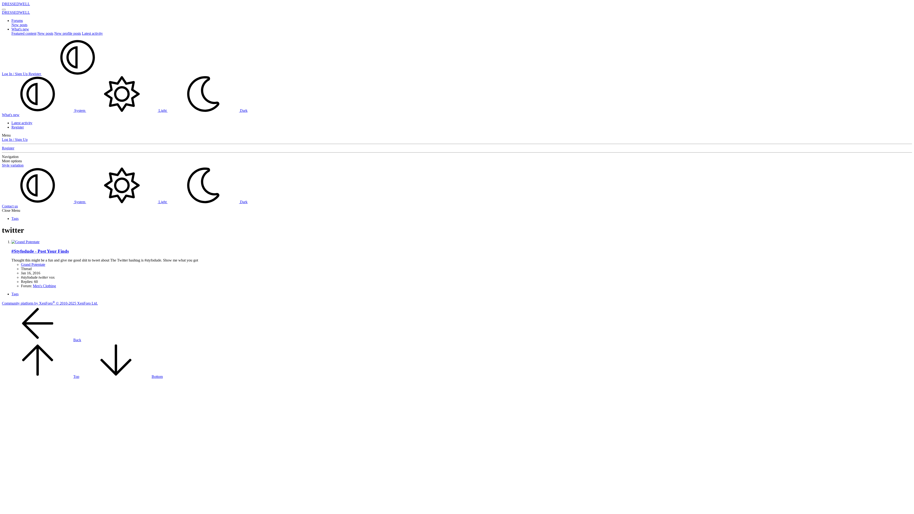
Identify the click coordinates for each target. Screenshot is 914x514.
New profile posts (67, 33)
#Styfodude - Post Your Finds (40, 251)
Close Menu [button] (11, 210)
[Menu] (4, 9)
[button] (77, 74)
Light (163, 111)
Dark (243, 111)
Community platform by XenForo (50, 303)
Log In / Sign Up (15, 140)
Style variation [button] (13, 165)
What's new (20, 29)
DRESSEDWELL (16, 4)
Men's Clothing (44, 286)
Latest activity (92, 33)
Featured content (23, 33)
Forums (17, 21)
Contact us (10, 206)
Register (17, 127)
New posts (19, 25)
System (79, 111)
